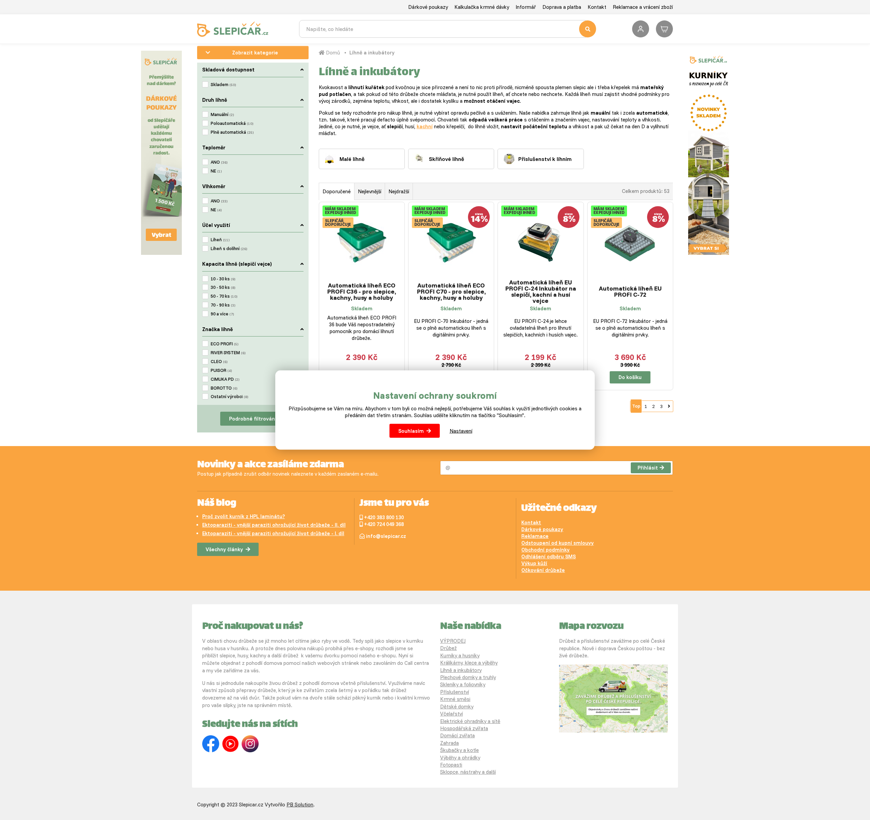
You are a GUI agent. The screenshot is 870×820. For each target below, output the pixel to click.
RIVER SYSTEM (228, 352)
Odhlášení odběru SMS (548, 556)
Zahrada (449, 743)
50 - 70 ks (224, 296)
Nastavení (461, 430)
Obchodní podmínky (545, 549)
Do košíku (630, 377)
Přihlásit (648, 467)
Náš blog (216, 503)
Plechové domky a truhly (468, 677)
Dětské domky (456, 706)
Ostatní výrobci (229, 396)
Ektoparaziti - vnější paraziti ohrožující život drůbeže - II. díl (274, 525)
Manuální (222, 114)
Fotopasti (451, 764)
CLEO (219, 361)
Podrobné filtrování (252, 418)
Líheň (220, 239)
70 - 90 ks (223, 305)
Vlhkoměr (213, 186)
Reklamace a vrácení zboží (643, 7)
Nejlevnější (369, 191)
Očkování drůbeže (543, 570)
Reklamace (535, 536)
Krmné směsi (455, 699)
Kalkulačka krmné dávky (481, 7)
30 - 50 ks (223, 287)
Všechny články (224, 549)
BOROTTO (224, 388)
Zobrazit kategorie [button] (255, 52)
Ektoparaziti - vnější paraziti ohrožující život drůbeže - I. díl (273, 533)
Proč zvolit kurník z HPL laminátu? (243, 516)
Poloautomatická (232, 123)
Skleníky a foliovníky (462, 684)
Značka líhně (217, 329)
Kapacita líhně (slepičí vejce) (237, 264)
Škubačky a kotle (459, 750)
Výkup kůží (534, 563)
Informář (526, 7)
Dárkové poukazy (428, 7)
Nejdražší (398, 191)
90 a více (222, 313)
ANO (219, 162)
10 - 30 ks (223, 278)
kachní (425, 126)
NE (216, 171)
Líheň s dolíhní (229, 248)
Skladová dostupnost (228, 69)
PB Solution (299, 804)
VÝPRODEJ (453, 641)
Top (636, 406)
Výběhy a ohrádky (460, 757)
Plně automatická (232, 132)
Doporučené (337, 191)
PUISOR (221, 370)
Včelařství (451, 713)
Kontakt (597, 7)
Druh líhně (214, 100)
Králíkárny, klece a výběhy (469, 662)
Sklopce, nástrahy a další (468, 772)
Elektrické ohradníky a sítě (470, 721)
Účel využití (216, 225)
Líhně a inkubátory (372, 52)
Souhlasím (411, 430)
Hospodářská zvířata (464, 728)
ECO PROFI (224, 343)
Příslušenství (454, 692)
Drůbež (448, 648)
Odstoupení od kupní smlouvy (557, 543)
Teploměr (213, 147)
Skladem (223, 84)
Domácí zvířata (457, 735)
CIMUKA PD (225, 379)
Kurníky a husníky (460, 655)
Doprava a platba (561, 7)
